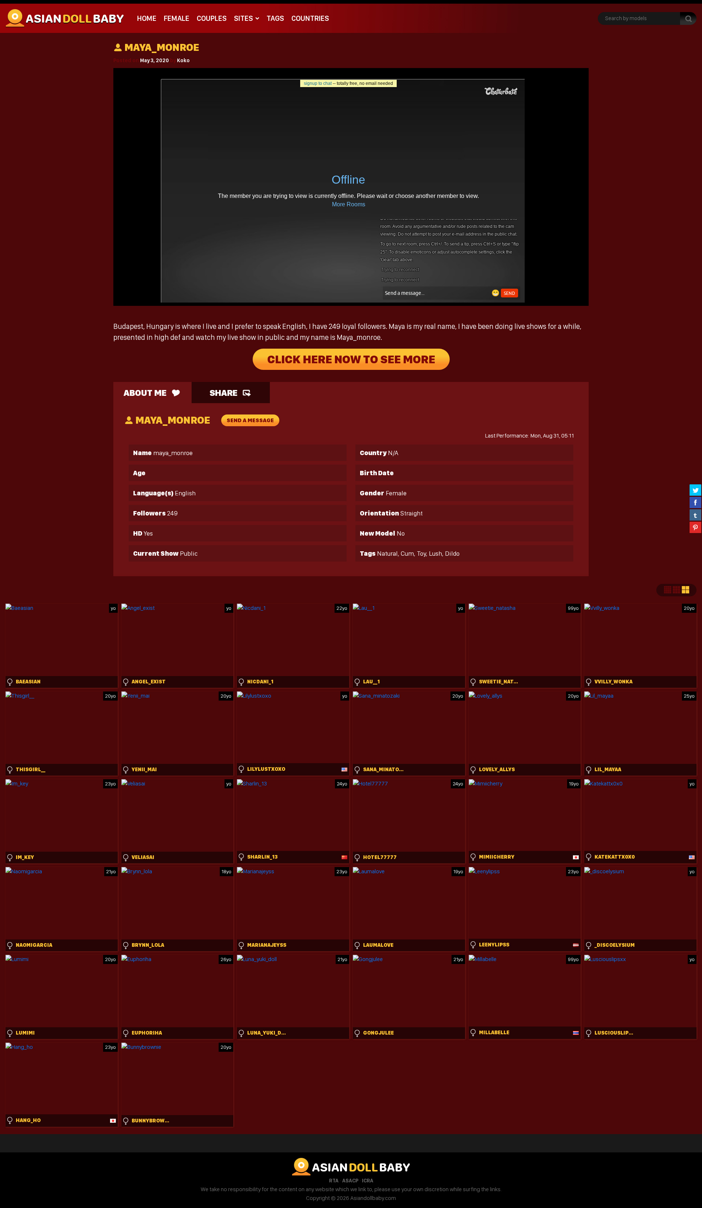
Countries (310, 18)
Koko (183, 60)
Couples (212, 18)
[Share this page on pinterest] (695, 527)
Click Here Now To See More (351, 359)
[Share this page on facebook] (695, 502)
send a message (250, 420)
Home (146, 18)
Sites (243, 18)
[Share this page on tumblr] (695, 515)
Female (176, 18)
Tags (275, 18)
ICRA (367, 1180)
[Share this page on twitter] (695, 490)
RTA (334, 1180)
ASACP (350, 1180)
